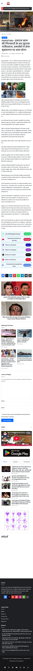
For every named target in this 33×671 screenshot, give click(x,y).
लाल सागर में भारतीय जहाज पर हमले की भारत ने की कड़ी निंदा (24, 360)
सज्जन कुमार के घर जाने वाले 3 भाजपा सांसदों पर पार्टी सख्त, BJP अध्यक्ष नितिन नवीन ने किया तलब (20, 494)
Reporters (3, 621)
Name (3, 401)
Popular (15, 462)
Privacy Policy (5, 619)
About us (3, 614)
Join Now (27, 234)
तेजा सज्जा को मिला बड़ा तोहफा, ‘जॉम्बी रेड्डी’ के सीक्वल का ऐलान (23, 340)
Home (4, 34)
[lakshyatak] (8, 3)
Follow (28, 245)
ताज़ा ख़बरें (9, 34)
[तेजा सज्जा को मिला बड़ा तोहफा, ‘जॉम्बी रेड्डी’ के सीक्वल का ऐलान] (24, 333)
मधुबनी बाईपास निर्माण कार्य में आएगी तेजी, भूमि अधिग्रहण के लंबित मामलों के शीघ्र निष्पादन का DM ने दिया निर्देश (21, 486)
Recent (5, 462)
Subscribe (27, 239)
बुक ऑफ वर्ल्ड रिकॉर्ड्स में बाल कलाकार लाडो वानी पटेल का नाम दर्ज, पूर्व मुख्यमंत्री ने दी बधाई (20, 477)
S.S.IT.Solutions (20, 661)
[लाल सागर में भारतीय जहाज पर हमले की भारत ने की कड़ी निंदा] (24, 353)
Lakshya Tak (27, 658)
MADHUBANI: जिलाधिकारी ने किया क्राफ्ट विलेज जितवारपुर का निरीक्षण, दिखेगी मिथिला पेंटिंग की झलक (21, 502)
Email (3, 407)
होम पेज (2, 611)
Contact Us (4, 616)
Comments (27, 462)
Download (27, 265)
